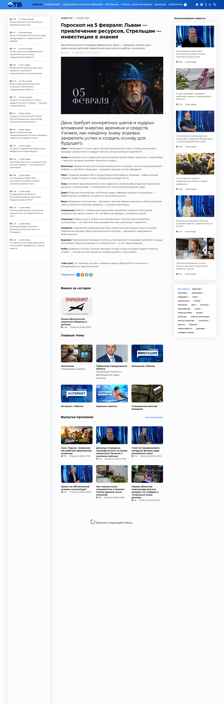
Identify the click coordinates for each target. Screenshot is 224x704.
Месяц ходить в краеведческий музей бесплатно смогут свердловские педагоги (26, 54)
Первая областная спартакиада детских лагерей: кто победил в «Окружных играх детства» (145, 492)
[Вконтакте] (197, 5)
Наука (198, 309)
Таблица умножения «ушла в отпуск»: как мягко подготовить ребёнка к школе (192, 266)
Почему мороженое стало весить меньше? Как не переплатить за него (27, 213)
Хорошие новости (106, 406)
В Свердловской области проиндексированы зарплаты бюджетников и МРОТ (25, 197)
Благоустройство (186, 321)
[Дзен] (205, 5)
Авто (193, 305)
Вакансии (160, 4)
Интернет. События (72, 406)
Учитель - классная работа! (136, 4)
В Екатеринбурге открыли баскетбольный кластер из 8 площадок (24, 229)
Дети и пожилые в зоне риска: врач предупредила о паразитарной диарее (28, 38)
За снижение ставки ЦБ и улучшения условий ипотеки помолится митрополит (24, 181)
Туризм (197, 301)
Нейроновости (185, 329)
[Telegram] (87, 275)
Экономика (197, 293)
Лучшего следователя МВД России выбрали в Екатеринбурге (28, 149)
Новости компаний (200, 317)
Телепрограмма (178, 4)
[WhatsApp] (210, 5)
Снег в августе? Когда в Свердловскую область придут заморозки (191, 181)
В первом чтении (186, 333)
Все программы (154, 417)
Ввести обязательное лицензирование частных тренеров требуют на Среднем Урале (28, 135)
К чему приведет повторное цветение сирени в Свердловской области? (193, 96)
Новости (37, 4)
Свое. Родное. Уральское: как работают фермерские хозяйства (76, 451)
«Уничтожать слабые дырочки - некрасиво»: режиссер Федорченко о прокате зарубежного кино (194, 139)
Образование (184, 309)
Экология (182, 305)
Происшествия (185, 313)
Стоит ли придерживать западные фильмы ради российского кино (146, 451)
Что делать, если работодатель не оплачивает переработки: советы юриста (27, 245)
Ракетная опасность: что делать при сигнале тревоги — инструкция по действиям (28, 165)
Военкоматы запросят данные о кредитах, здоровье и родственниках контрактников (26, 70)
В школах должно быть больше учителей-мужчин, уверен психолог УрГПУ (194, 224)
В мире (199, 313)
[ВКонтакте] (78, 275)
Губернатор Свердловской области (111, 367)
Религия (193, 325)
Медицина (183, 297)
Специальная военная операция (144, 407)
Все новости (183, 289)
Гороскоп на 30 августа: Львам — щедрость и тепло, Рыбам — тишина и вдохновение (28, 103)
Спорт (195, 297)
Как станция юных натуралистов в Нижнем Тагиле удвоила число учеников (110, 490)
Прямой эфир (52, 4)
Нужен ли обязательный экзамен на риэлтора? (75, 488)
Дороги (181, 325)
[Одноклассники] (202, 5)
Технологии (183, 301)
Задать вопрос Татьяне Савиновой (83, 4)
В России (182, 317)
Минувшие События (143, 366)
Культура (204, 305)
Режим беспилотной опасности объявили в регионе (26, 23)
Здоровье (200, 329)
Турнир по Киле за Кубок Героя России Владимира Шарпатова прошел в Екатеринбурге (26, 119)
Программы (112, 4)
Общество (196, 289)
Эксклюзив (67, 366)
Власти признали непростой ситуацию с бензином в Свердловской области (24, 87)
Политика (182, 293)
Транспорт (203, 321)
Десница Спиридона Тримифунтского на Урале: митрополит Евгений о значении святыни (112, 452)
